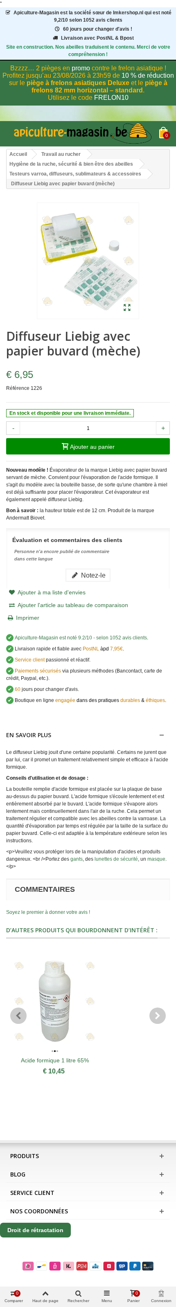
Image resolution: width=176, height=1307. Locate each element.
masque (156, 859)
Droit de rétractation (35, 1230)
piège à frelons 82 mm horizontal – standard (99, 86)
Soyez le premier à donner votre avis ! (48, 912)
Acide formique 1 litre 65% (55, 1060)
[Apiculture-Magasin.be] (82, 133)
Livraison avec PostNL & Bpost (97, 38)
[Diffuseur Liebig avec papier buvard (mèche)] (127, 308)
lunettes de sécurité (116, 859)
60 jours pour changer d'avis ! (97, 29)
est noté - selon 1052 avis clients (81, 638)
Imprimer (27, 617)
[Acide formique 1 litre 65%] (54, 1001)
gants (76, 859)
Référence (17, 388)
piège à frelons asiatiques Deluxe (78, 82)
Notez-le (92, 575)
